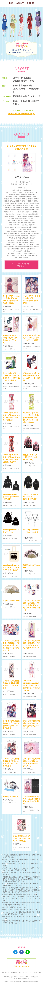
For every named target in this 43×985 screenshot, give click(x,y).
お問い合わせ (5, 972)
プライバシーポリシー (25, 972)
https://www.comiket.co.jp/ (21, 113)
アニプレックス (37, 972)
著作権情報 (14, 972)
